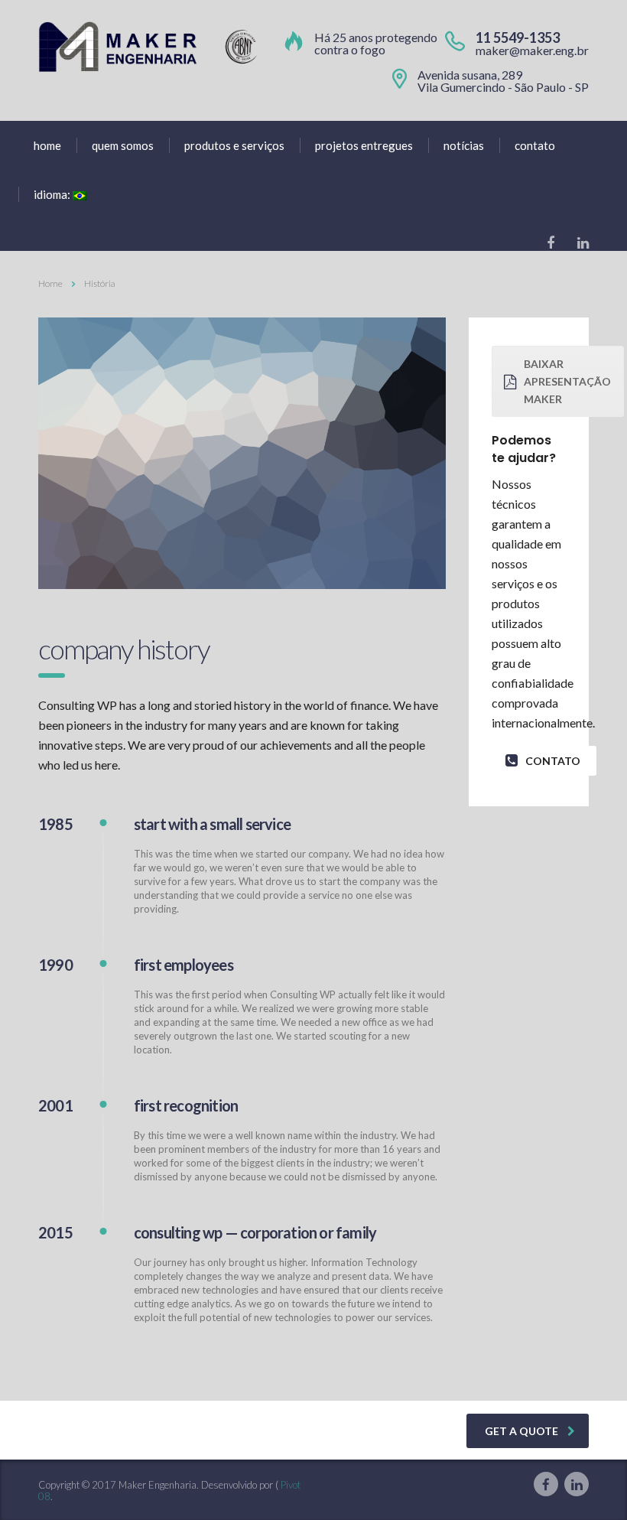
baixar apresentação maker (567, 381)
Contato (535, 145)
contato (552, 760)
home (47, 145)
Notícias (463, 145)
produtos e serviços (234, 145)
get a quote (521, 1430)
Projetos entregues (364, 145)
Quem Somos (123, 145)
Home (50, 283)
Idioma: (53, 194)
